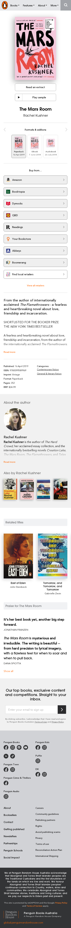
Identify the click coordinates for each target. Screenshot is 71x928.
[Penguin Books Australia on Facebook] (6, 747)
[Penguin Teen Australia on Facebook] (6, 769)
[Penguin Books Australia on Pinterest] (19, 747)
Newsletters (10, 836)
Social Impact (12, 857)
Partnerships (10, 843)
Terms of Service (34, 905)
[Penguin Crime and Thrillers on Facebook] (6, 783)
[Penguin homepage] (5, 5)
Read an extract (35, 87)
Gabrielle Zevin (53, 593)
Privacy (39, 838)
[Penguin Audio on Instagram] (6, 796)
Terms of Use (41, 721)
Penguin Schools (13, 850)
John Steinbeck (18, 586)
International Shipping (47, 856)
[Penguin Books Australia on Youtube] (25, 747)
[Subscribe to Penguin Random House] (62, 709)
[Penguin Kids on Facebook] (38, 747)
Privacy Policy (58, 721)
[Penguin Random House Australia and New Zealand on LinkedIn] (6, 756)
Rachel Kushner (35, 115)
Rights (39, 826)
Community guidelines (47, 814)
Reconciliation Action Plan (49, 850)
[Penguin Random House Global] (14, 914)
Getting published (14, 829)
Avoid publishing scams (48, 832)
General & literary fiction (49, 373)
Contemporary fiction (48, 369)
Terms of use (42, 844)
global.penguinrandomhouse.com (23, 922)
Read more (9, 352)
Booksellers (10, 814)
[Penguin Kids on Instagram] (44, 747)
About (7, 807)
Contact (8, 822)
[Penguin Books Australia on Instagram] (12, 747)
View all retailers (35, 285)
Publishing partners (45, 820)
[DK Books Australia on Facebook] (38, 774)
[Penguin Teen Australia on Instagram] (12, 769)
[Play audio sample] (18, 97)
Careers (40, 808)
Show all (8, 671)
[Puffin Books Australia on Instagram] (38, 760)
